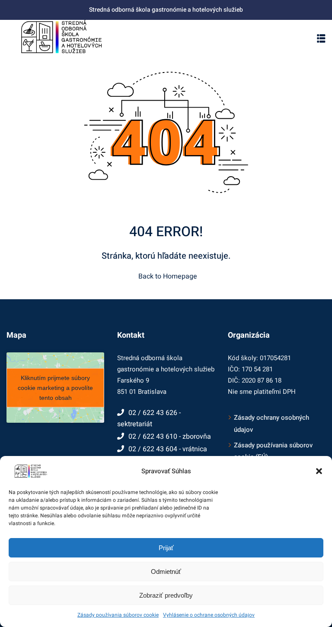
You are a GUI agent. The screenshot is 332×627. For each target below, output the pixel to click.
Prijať (166, 547)
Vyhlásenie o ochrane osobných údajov (209, 615)
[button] (319, 471)
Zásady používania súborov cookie (118, 615)
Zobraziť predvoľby (166, 595)
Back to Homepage (167, 276)
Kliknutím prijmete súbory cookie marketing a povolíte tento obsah (55, 387)
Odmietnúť (166, 571)
